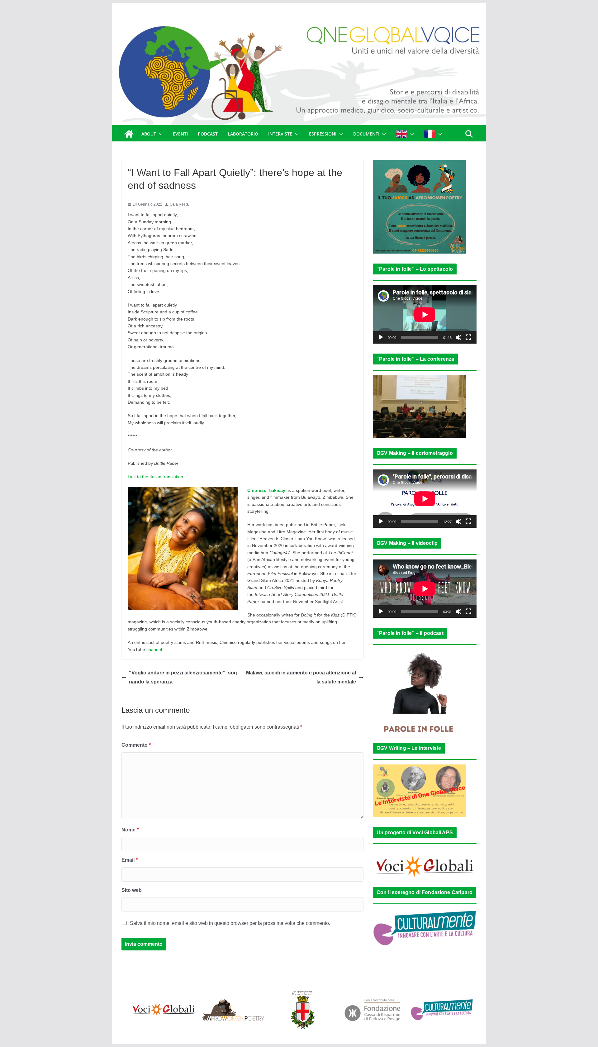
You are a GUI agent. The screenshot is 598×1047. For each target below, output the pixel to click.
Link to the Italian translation (155, 476)
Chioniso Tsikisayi (267, 490)
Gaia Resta (179, 204)
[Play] (381, 337)
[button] (159, 134)
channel (154, 649)
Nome (130, 829)
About (148, 134)
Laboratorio (243, 134)
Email (129, 860)
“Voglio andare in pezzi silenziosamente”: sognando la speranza (183, 677)
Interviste (280, 134)
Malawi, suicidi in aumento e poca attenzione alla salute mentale (301, 677)
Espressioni (322, 134)
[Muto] (458, 337)
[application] (425, 314)
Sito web (131, 890)
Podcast (208, 134)
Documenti (366, 134)
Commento (136, 745)
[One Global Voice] (128, 133)
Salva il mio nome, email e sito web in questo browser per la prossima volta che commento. (230, 923)
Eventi (180, 134)
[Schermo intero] (468, 337)
